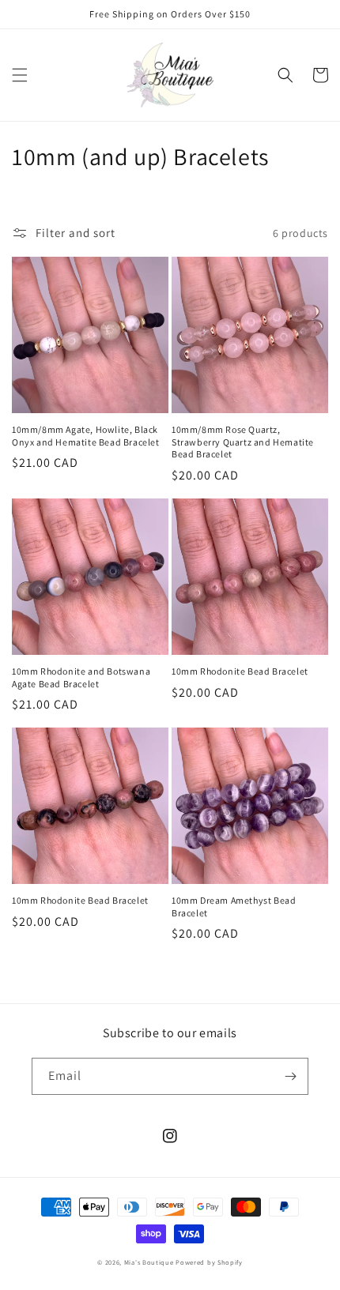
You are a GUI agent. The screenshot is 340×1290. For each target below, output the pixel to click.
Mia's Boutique (149, 1262)
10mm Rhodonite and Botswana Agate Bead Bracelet (81, 677)
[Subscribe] (290, 1076)
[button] (19, 75)
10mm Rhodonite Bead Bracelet (240, 671)
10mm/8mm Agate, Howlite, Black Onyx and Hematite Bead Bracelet (86, 435)
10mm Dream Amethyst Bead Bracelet (234, 906)
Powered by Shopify (209, 1262)
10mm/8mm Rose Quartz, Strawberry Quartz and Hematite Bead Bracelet (243, 441)
